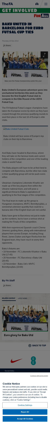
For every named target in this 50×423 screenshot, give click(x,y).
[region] (25, 397)
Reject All (25, 412)
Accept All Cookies (25, 419)
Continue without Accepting (39, 376)
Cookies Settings (25, 405)
